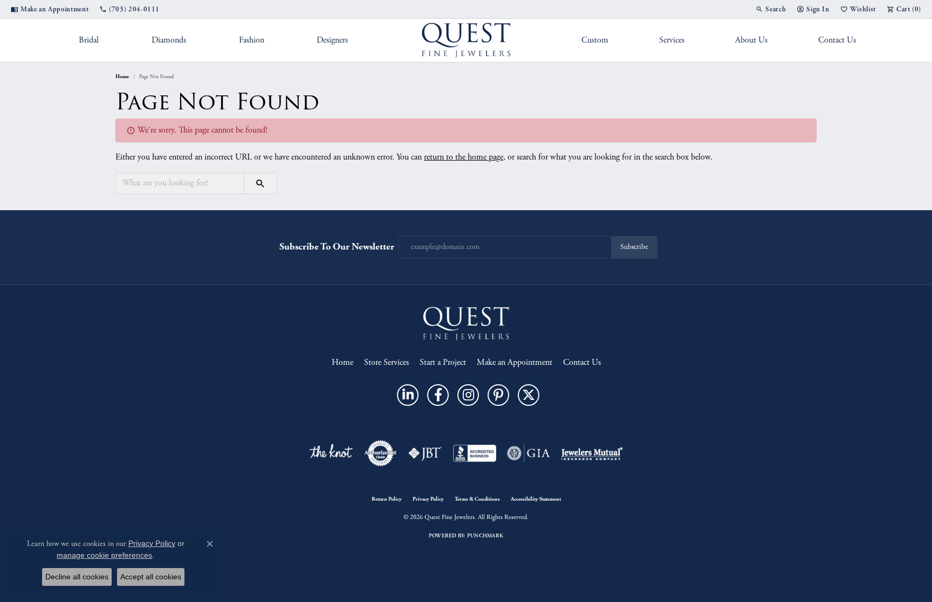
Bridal (89, 40)
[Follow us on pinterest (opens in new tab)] (498, 395)
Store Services (386, 362)
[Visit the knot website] (331, 453)
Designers (332, 40)
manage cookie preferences (104, 555)
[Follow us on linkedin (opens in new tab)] (408, 395)
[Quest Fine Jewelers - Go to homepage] (466, 323)
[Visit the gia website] (528, 453)
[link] (49, 9)
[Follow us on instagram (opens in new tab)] (468, 395)
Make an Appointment (514, 362)
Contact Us (837, 40)
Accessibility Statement (536, 499)
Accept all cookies (150, 576)
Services (671, 40)
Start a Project (443, 362)
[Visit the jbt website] (425, 453)
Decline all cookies (76, 576)
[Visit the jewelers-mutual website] (592, 453)
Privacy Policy (428, 499)
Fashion (251, 40)
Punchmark (485, 535)
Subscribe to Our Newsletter (336, 246)
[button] (771, 9)
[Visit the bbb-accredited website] (474, 453)
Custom (594, 40)
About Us (751, 40)
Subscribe (634, 247)
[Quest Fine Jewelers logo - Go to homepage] (466, 40)
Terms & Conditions (477, 499)
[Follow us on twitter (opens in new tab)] (528, 395)
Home (122, 76)
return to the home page (463, 157)
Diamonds (169, 40)
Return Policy (387, 499)
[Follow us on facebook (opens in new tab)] (438, 395)
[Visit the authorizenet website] (381, 453)
